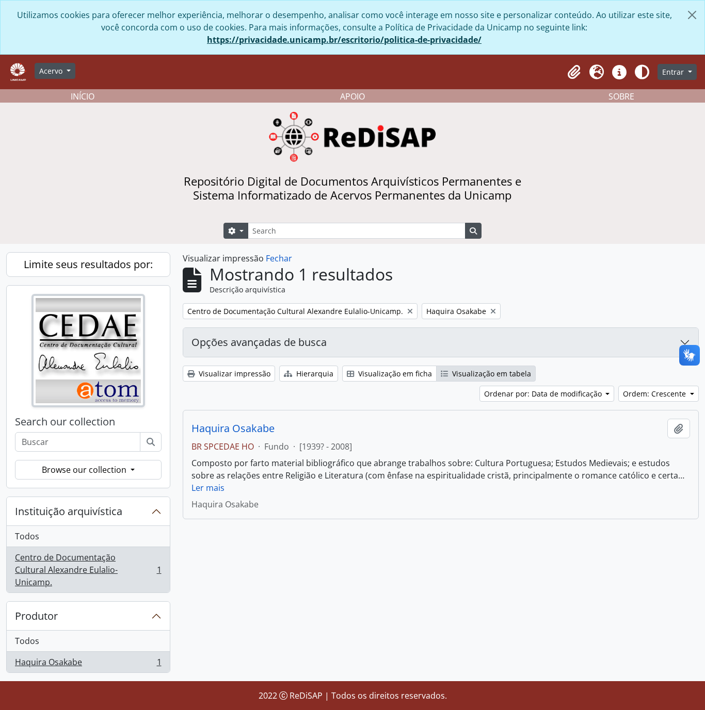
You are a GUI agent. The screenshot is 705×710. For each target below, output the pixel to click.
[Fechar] (692, 15)
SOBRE (621, 96)
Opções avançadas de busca (259, 342)
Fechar (279, 258)
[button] (574, 72)
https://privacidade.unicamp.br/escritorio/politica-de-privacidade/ (344, 39)
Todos (27, 536)
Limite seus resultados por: (88, 264)
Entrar (674, 72)
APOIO (352, 96)
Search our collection (65, 422)
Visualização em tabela (490, 373)
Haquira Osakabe (88, 664)
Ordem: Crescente (655, 394)
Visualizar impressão (233, 373)
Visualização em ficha (394, 373)
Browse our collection (85, 469)
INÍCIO (82, 96)
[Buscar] (151, 442)
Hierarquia (313, 373)
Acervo (52, 71)
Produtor (36, 616)
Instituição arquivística (68, 511)
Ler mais (208, 487)
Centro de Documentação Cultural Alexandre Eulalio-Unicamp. (88, 570)
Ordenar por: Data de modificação (544, 394)
